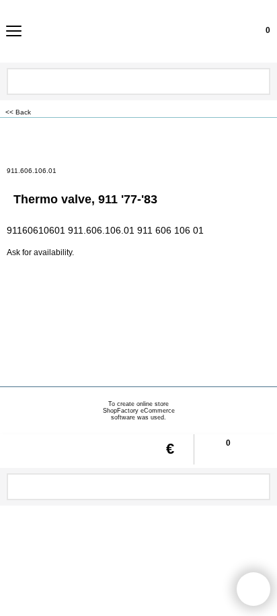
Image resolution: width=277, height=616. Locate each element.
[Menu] (14, 33)
